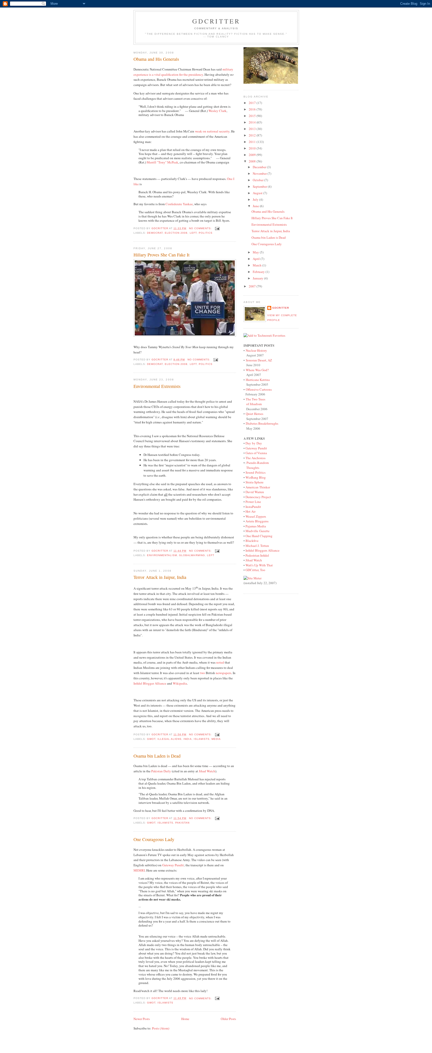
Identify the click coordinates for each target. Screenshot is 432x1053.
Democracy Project (258, 497)
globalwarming (192, 555)
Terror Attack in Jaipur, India (160, 577)
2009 (252, 154)
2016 (252, 109)
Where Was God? (257, 370)
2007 (252, 286)
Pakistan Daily (161, 771)
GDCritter (280, 307)
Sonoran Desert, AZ (259, 360)
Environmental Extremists (157, 386)
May (256, 252)
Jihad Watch (207, 771)
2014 (252, 122)
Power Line (253, 501)
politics (205, 232)
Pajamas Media (256, 526)
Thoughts (252, 467)
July (256, 199)
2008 (252, 161)
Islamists (202, 739)
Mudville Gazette (258, 531)
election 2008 (176, 232)
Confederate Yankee (179, 204)
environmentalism (162, 555)
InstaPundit (253, 506)
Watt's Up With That (259, 565)
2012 (252, 135)
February (259, 271)
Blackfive (252, 540)
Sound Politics (256, 472)
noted (220, 662)
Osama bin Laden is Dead (157, 756)
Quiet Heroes (254, 413)
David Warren (255, 492)
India (188, 739)
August (258, 193)
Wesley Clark (217, 110)
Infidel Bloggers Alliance (263, 550)
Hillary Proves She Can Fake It (162, 255)
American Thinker (258, 487)
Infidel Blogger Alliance (150, 683)
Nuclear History (256, 350)
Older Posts (228, 1019)
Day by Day (254, 443)
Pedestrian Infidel (257, 555)
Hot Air (251, 511)
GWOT (151, 739)
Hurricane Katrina (258, 379)
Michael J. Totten (257, 545)
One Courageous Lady (154, 839)
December (260, 167)
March (257, 265)
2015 (252, 115)
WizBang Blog (256, 477)
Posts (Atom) (160, 1028)
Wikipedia (180, 683)
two (202, 673)
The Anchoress (256, 458)
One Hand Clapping (259, 536)
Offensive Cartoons (259, 389)
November (260, 173)
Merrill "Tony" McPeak (162, 162)
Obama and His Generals (156, 59)
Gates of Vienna (256, 453)
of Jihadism (254, 404)
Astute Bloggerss (257, 521)
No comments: (201, 228)
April (256, 258)
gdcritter (216, 21)
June (256, 206)
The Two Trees (255, 399)
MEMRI (139, 870)
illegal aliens (170, 739)
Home (185, 1019)
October (258, 180)
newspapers (223, 673)
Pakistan (182, 822)
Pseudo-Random (257, 462)
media (216, 739)
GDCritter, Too (255, 570)
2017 (252, 102)
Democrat (155, 232)
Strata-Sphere (255, 482)
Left (193, 232)
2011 (252, 141)
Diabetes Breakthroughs (262, 423)
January (258, 278)
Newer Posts (142, 1019)
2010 (252, 148)
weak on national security (212, 131)
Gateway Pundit (173, 865)
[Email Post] (217, 228)
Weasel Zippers (256, 516)
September (260, 186)
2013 (252, 128)
